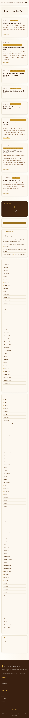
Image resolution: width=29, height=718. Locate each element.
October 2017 (7, 273)
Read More (6, 34)
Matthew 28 (6, 547)
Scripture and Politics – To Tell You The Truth (14, 235)
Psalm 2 (5, 583)
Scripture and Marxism (10, 236)
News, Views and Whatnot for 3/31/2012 (12, 152)
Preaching (6, 580)
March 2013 (6, 332)
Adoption (6, 411)
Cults (5, 441)
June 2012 (6, 359)
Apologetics (6, 417)
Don (4, 249)
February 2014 (7, 318)
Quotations (6, 595)
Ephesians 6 (6, 461)
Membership (7, 556)
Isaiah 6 (5, 500)
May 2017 (6, 276)
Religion (6, 598)
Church (5, 432)
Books (5, 426)
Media (5, 553)
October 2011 (7, 383)
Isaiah (5, 494)
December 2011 (7, 377)
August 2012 (6, 353)
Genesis (5, 467)
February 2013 (7, 335)
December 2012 (7, 341)
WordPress (14, 709)
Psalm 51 (6, 586)
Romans (5, 604)
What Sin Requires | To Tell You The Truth (13, 244)
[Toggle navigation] (26, 2)
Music (18, 70)
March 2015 (6, 294)
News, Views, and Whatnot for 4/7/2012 (13, 123)
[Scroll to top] (25, 715)
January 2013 (7, 338)
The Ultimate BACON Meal (12, 23)
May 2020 (6, 270)
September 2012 (7, 350)
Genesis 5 (6, 470)
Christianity (6, 429)
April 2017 (6, 279)
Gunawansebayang (8, 254)
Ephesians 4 (6, 458)
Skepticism (6, 612)
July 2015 (6, 288)
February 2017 (7, 285)
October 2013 (7, 323)
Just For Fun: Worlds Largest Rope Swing (12, 108)
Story (5, 615)
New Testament (7, 565)
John (5, 512)
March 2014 (6, 315)
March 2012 (6, 368)
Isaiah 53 (6, 497)
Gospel (5, 45)
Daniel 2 (5, 444)
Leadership (6, 530)
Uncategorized (7, 624)
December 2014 (7, 300)
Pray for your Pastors (15, 241)
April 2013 (6, 329)
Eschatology (7, 464)
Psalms (5, 592)
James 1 (5, 506)
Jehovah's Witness (8, 509)
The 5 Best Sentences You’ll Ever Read (13, 48)
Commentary (7, 435)
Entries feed (6, 644)
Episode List (4, 683)
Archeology (6, 420)
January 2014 (7, 321)
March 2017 (6, 282)
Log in (5, 641)
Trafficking (6, 618)
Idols (5, 485)
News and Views (21, 120)
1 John (5, 399)
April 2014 (6, 312)
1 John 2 (5, 402)
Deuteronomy (7, 446)
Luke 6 (5, 541)
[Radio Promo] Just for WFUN (13, 180)
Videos (22, 70)
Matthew (6, 544)
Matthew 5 (6, 550)
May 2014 (6, 309)
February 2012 (7, 371)
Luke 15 (5, 538)
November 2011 (7, 380)
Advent (5, 414)
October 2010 (7, 389)
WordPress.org (7, 649)
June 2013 (6, 326)
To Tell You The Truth (9, 708)
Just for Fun (14, 20)
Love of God (18, 45)
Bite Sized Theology (8, 423)
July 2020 (6, 267)
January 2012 (7, 374)
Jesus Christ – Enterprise (19, 254)
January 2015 (7, 297)
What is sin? (6, 246)
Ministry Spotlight (8, 559)
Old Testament (7, 574)
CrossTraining (7, 438)
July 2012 (6, 356)
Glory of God (7, 473)
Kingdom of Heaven (8, 521)
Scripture (6, 607)
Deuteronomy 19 (7, 452)
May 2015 (6, 291)
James (5, 503)
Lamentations (7, 524)
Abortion (6, 408)
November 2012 (7, 344)
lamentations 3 (7, 527)
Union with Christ (8, 627)
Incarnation (6, 488)
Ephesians (6, 455)
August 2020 (7, 264)
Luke (5, 535)
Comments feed (7, 647)
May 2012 (6, 362)
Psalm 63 (6, 589)
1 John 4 (6, 405)
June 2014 (6, 306)
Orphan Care (7, 577)
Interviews (6, 491)
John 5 (5, 515)
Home (2, 693)
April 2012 (6, 365)
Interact (3, 685)
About (2, 680)
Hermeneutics (7, 482)
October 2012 (7, 347)
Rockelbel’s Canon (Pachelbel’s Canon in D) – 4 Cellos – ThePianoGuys (13, 75)
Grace (5, 479)
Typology (6, 621)
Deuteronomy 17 (7, 449)
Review (5, 601)
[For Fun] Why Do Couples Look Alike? (13, 92)
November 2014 (7, 303)
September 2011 (7, 386)
